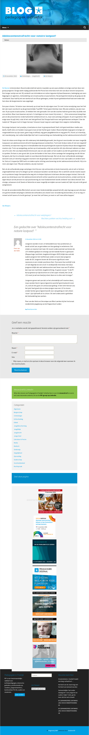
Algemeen (17, 409)
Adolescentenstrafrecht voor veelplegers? (32, 215)
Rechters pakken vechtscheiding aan (58, 218)
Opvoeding (17, 456)
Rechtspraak (18, 466)
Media (16, 443)
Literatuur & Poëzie (20, 439)
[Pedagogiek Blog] (44, 12)
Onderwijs (17, 450)
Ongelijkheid (18, 453)
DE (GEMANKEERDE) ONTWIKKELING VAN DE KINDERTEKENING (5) (68, 703)
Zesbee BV (71, 731)
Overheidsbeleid (19, 463)
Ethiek (16, 422)
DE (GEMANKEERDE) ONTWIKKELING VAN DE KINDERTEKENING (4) (68, 711)
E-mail (15, 352)
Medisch (16, 446)
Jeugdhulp (17, 429)
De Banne (5, 88)
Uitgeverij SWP (53, 731)
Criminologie (26, 76)
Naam (14, 348)
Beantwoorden (32, 309)
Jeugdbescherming (20, 426)
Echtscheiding (18, 419)
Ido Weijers (48, 76)
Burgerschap (18, 412)
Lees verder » (19, 695)
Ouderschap (18, 460)
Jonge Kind (17, 436)
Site (13, 357)
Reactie (15, 333)
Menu (4, 27)
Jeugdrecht (36, 76)
